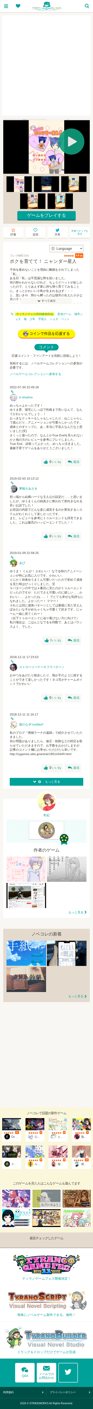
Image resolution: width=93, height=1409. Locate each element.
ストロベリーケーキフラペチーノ (42, 667)
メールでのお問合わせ (46, 1371)
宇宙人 (42, 319)
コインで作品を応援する (49, 334)
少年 (32, 319)
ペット (65, 319)
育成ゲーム (64, 314)
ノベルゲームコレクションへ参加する (35, 374)
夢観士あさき (28, 488)
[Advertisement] (46, 65)
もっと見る (75, 912)
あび (22, 563)
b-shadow (26, 397)
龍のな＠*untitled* (31, 724)
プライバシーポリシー (63, 1392)
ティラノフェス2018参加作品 (34, 314)
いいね (52, 462)
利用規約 (8, 1392)
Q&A (24, 1371)
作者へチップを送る (79, 232)
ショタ (54, 319)
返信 (73, 462)
